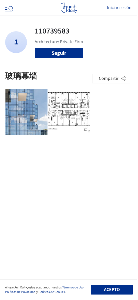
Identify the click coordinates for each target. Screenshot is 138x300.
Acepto (112, 289)
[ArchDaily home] (69, 8)
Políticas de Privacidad (20, 292)
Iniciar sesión (119, 7)
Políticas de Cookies (52, 292)
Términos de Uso (72, 287)
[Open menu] (8, 7)
